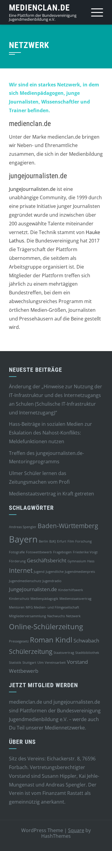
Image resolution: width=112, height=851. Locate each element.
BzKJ (52, 541)
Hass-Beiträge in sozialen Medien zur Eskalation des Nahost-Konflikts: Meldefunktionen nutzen (50, 433)
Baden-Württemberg (68, 526)
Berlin (43, 541)
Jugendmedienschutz (25, 581)
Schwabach (86, 640)
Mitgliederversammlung (27, 616)
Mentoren (16, 607)
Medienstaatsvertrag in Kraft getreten (51, 493)
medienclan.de (39, 8)
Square (76, 830)
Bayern (23, 539)
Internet (21, 570)
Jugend (39, 572)
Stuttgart (29, 662)
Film (70, 541)
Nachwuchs (56, 616)
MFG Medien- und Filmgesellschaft (52, 607)
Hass (90, 561)
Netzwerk (73, 616)
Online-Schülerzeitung (46, 626)
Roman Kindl (51, 640)
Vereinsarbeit (55, 662)
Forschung (83, 541)
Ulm (40, 662)
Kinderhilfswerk (70, 590)
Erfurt (61, 541)
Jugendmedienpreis (80, 572)
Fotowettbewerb (39, 552)
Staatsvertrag (63, 653)
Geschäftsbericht (46, 560)
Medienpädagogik (44, 599)
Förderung (17, 561)
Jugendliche (55, 572)
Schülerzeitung (30, 651)
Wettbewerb (23, 670)
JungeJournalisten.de (32, 189)
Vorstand (77, 661)
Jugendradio (52, 581)
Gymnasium (76, 561)
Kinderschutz (19, 599)
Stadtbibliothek (87, 653)
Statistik (15, 662)
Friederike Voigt (85, 552)
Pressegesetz (19, 641)
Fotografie (17, 552)
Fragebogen (62, 552)
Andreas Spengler (22, 527)
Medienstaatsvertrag (75, 599)
